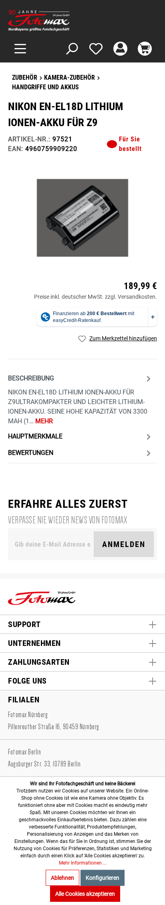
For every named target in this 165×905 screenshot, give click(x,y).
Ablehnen (62, 878)
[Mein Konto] (120, 48)
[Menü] (20, 48)
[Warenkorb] (145, 48)
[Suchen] (71, 48)
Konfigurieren (102, 878)
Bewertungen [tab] (30, 453)
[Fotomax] (58, 21)
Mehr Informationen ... (83, 863)
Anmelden (123, 544)
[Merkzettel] (96, 48)
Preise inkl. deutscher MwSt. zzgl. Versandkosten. (95, 297)
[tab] (80, 399)
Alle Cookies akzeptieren (85, 894)
